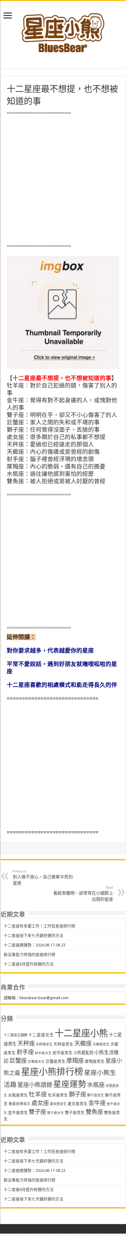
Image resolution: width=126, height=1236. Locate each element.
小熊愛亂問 (83, 1052)
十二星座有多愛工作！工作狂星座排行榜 (39, 926)
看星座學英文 (20, 1104)
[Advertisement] (63, 180)
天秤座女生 (44, 1044)
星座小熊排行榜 (52, 1072)
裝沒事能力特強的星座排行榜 (29, 954)
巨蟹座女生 (36, 1062)
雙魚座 (94, 1111)
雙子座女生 (55, 1113)
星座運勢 (69, 1084)
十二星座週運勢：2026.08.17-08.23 (34, 945)
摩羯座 (75, 1060)
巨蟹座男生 (55, 1061)
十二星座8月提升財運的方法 (29, 964)
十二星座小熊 (81, 1033)
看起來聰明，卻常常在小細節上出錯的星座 (83, 894)
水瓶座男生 (18, 1095)
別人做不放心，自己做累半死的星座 (43, 877)
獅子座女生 (95, 1095)
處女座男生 (77, 1103)
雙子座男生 (75, 1112)
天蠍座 (83, 1043)
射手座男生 (62, 1052)
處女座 (40, 1103)
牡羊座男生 (58, 1095)
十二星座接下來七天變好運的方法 (33, 935)
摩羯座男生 (95, 1061)
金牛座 (97, 1103)
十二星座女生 (41, 1034)
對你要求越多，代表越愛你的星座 (50, 650)
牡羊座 (38, 1094)
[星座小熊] (63, 30)
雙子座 (37, 1111)
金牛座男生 (18, 1112)
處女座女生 (58, 1104)
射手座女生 (43, 1053)
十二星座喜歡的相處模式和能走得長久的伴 (62, 685)
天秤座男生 (63, 1044)
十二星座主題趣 (15, 1035)
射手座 (25, 1052)
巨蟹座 (18, 1060)
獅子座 (77, 1094)
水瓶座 (96, 1084)
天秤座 (26, 1043)
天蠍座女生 (101, 1044)
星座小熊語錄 (34, 1084)
